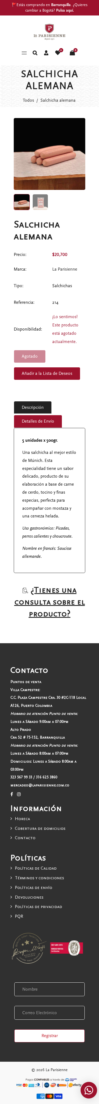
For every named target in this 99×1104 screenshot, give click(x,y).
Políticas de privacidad (38, 906)
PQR (19, 916)
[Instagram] (19, 794)
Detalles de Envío (38, 421)
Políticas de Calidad (36, 868)
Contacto (25, 837)
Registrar (50, 1035)
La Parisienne (64, 269)
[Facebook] (11, 794)
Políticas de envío (33, 887)
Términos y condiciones (39, 877)
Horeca (22, 818)
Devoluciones (29, 897)
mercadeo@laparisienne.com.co (39, 785)
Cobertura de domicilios (40, 828)
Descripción (33, 407)
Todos (28, 100)
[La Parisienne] (49, 31)
